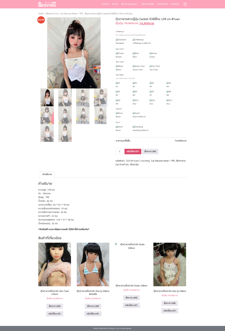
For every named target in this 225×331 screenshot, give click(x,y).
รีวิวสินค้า (175, 4)
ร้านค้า (115, 4)
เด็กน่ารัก (134, 164)
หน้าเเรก (106, 4)
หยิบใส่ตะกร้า (133, 151)
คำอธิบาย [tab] (47, 174)
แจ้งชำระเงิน (162, 4)
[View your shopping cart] (185, 4)
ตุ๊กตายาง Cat (52, 13)
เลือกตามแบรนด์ (128, 4)
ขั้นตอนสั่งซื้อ (148, 4)
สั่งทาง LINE (150, 151)
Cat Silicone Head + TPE (71, 13)
